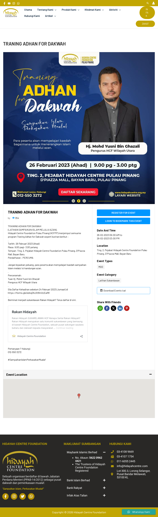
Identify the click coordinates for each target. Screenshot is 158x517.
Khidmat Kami (93, 9)
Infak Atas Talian (77, 495)
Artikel (49, 15)
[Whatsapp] (18, 3)
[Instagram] (13, 3)
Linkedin (120, 308)
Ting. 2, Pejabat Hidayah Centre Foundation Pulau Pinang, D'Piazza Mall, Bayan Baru (122, 252)
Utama (28, 9)
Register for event (123, 212)
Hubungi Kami (32, 15)
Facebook (107, 308)
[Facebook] (4, 3)
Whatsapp (100, 308)
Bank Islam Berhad (78, 480)
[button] (147, 3)
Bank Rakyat (74, 487)
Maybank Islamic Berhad (82, 452)
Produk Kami (69, 9)
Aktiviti (113, 9)
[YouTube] (9, 3)
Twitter (113, 308)
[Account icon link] (153, 3)
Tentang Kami (45, 9)
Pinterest (126, 308)
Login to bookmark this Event (123, 220)
